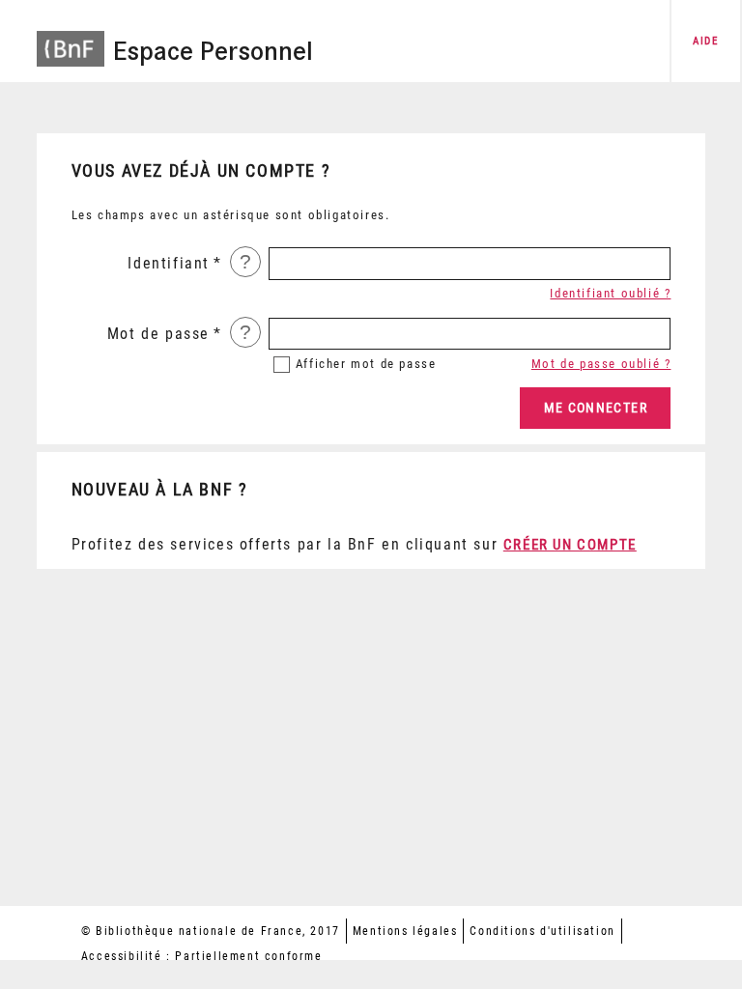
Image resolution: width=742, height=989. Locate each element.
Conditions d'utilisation (542, 931)
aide (705, 41)
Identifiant (169, 263)
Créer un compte (570, 544)
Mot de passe (158, 334)
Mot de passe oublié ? (601, 363)
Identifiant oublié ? (610, 293)
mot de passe (366, 363)
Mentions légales (405, 931)
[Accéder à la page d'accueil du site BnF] (70, 39)
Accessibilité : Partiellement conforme (202, 956)
